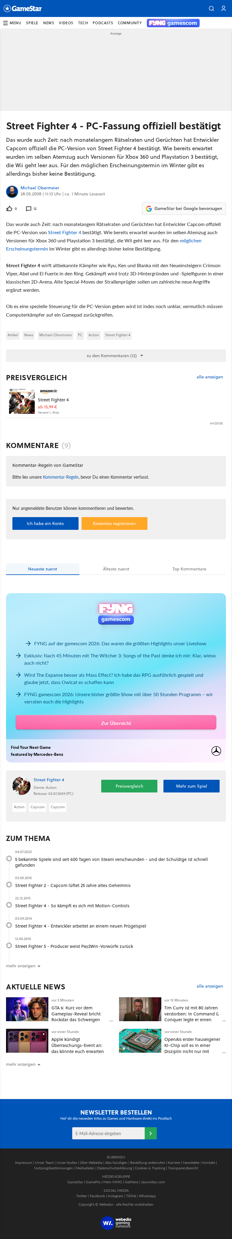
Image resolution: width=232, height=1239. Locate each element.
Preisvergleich (36, 377)
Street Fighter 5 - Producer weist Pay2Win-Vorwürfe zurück (74, 946)
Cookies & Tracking (150, 1168)
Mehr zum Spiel (191, 786)
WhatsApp (147, 1195)
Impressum (23, 1162)
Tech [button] (83, 22)
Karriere (174, 1162)
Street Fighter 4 (64, 232)
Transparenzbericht (183, 1168)
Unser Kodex (66, 1162)
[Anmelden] (151, 1133)
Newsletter (191, 1162)
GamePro (93, 1181)
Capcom (38, 806)
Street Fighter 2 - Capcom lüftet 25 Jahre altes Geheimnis (72, 885)
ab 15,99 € (47, 407)
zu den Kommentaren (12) (112, 356)
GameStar (75, 1181)
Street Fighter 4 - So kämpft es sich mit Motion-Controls (72, 905)
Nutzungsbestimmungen (53, 1168)
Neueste (42, 569)
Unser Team (44, 1162)
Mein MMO (112, 1181)
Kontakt (208, 1162)
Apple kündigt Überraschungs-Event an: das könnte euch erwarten (77, 1045)
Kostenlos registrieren (114, 523)
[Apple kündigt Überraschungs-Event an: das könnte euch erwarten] (27, 1041)
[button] (211, 8)
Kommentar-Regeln (61, 477)
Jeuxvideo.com (153, 1181)
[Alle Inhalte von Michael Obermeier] (12, 192)
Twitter (81, 1195)
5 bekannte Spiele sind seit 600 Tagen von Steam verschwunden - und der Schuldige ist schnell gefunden (111, 862)
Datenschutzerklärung (114, 1168)
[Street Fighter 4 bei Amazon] (22, 401)
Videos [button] (66, 22)
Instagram (115, 1195)
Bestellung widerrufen (147, 1162)
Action (94, 334)
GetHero (131, 1181)
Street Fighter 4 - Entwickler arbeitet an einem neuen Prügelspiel (80, 926)
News (28, 334)
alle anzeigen (210, 377)
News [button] (48, 22)
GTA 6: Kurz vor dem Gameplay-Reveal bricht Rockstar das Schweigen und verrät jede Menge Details (76, 1020)
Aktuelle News (36, 986)
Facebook (97, 1195)
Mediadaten (85, 1168)
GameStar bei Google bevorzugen (188, 208)
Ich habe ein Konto (45, 523)
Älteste (116, 569)
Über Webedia (91, 1162)
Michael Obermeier (40, 188)
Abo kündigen (116, 1162)
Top (189, 569)
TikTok (131, 1195)
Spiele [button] (32, 22)
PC (80, 334)
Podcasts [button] (103, 22)
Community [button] (130, 22)
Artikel (13, 334)
